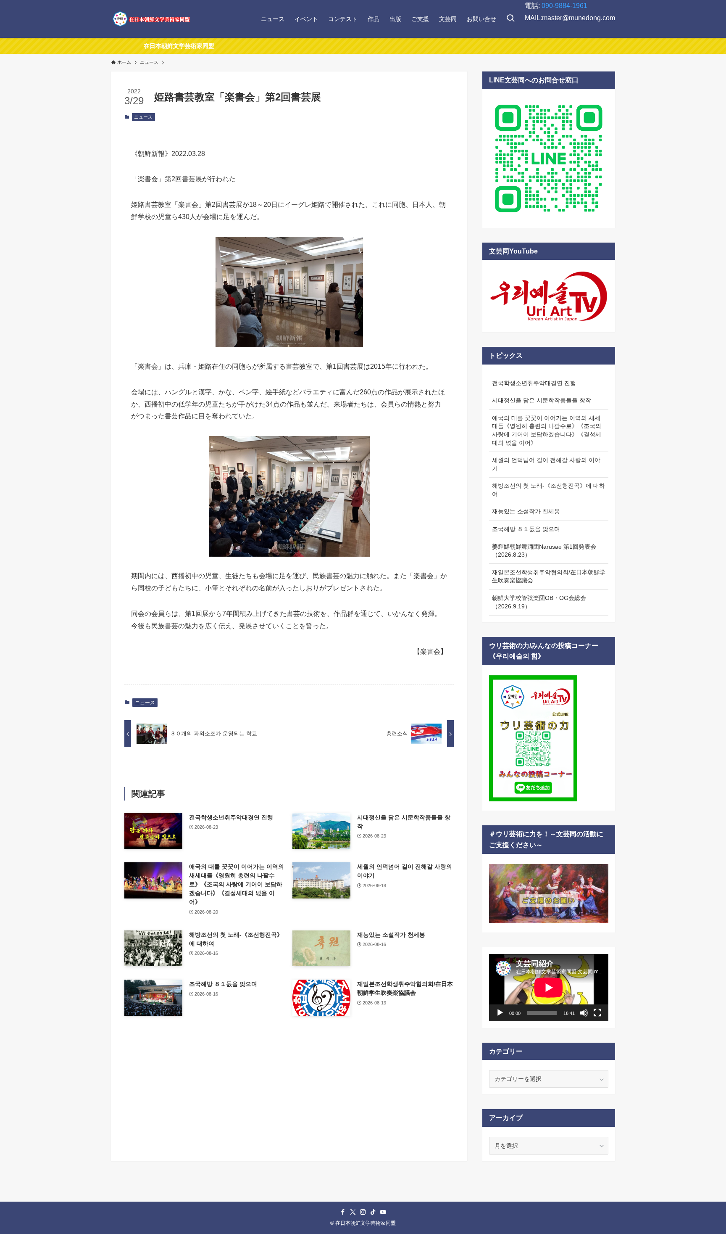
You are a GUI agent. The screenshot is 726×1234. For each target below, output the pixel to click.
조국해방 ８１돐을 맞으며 (526, 529)
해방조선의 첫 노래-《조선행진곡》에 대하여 (548, 489)
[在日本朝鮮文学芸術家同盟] (151, 19)
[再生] (500, 1013)
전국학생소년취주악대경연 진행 (534, 383)
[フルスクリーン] (597, 1013)
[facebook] (343, 1212)
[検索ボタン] (510, 19)
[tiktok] (373, 1212)
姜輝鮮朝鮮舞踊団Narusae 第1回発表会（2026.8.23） (544, 550)
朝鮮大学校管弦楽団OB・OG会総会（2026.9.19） (539, 602)
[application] (548, 987)
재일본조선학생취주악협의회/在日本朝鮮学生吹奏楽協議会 (548, 576)
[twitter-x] (353, 1212)
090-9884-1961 (564, 5)
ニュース (143, 116)
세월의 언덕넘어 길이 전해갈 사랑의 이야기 (546, 464)
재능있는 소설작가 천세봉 (526, 511)
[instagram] (363, 1212)
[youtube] (383, 1212)
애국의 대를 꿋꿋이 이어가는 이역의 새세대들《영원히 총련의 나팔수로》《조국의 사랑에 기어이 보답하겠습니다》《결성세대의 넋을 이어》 (546, 430)
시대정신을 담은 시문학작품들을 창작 (541, 400)
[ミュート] (584, 1013)
